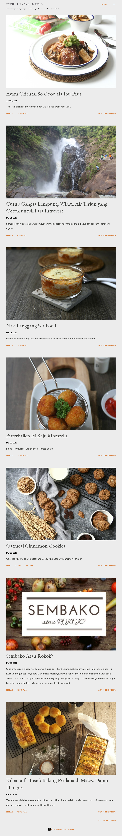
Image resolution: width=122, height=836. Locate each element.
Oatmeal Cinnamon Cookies (35, 545)
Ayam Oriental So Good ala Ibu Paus (43, 93)
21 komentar (21, 345)
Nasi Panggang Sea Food (31, 325)
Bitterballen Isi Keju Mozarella (37, 435)
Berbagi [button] (9, 113)
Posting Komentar (24, 566)
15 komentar (21, 113)
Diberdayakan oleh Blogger (62, 829)
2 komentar (21, 235)
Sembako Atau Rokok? (29, 655)
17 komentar (21, 456)
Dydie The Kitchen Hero (24, 4)
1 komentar (21, 812)
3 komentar (21, 690)
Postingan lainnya (107, 820)
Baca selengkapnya (107, 113)
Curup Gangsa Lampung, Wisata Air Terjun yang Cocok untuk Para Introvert (56, 207)
